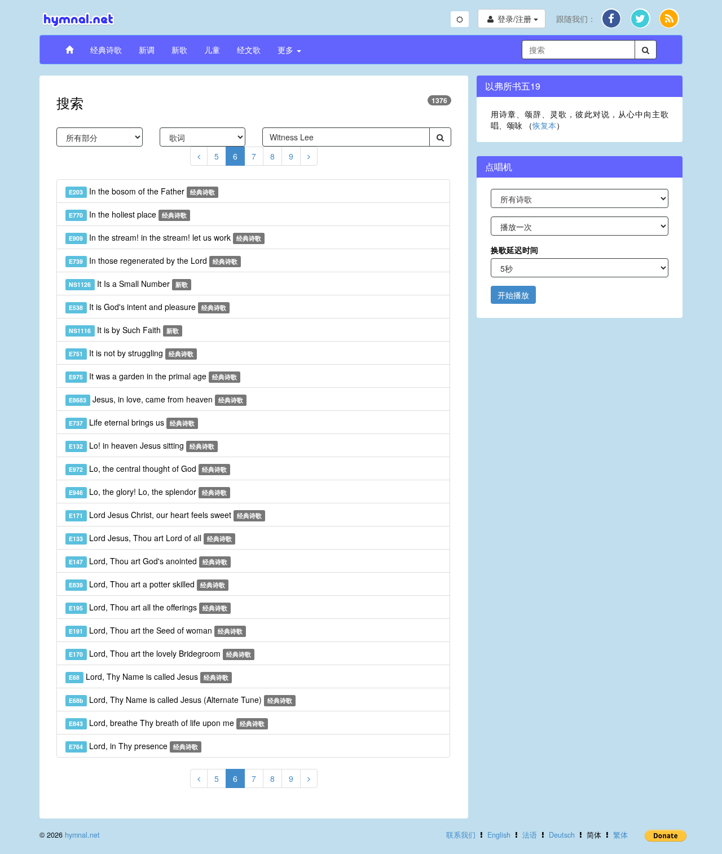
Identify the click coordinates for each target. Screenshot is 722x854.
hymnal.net (82, 835)
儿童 (212, 49)
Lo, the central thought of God (148, 468)
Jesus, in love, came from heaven (156, 399)
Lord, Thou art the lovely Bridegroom (160, 653)
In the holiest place (128, 214)
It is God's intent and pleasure (147, 306)
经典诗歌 (106, 49)
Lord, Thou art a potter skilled (147, 584)
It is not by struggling (131, 353)
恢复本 (544, 125)
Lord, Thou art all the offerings (148, 607)
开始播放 (513, 294)
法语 (529, 835)
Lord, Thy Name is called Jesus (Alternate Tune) (180, 699)
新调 (147, 49)
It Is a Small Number (128, 283)
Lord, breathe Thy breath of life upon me (167, 722)
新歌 (179, 49)
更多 (287, 49)
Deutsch (562, 835)
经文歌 (249, 49)
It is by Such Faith (124, 329)
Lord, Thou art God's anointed (148, 561)
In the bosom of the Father (142, 191)
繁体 (620, 835)
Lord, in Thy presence (133, 745)
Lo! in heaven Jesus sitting (141, 445)
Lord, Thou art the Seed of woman (156, 630)
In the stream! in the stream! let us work (165, 237)
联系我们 (461, 835)
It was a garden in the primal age (153, 376)
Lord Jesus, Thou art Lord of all (150, 537)
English (498, 835)
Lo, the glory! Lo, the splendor (148, 491)
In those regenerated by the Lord (153, 260)
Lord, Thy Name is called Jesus (148, 676)
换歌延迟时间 (514, 249)
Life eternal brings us (132, 422)
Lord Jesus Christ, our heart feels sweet (165, 514)
